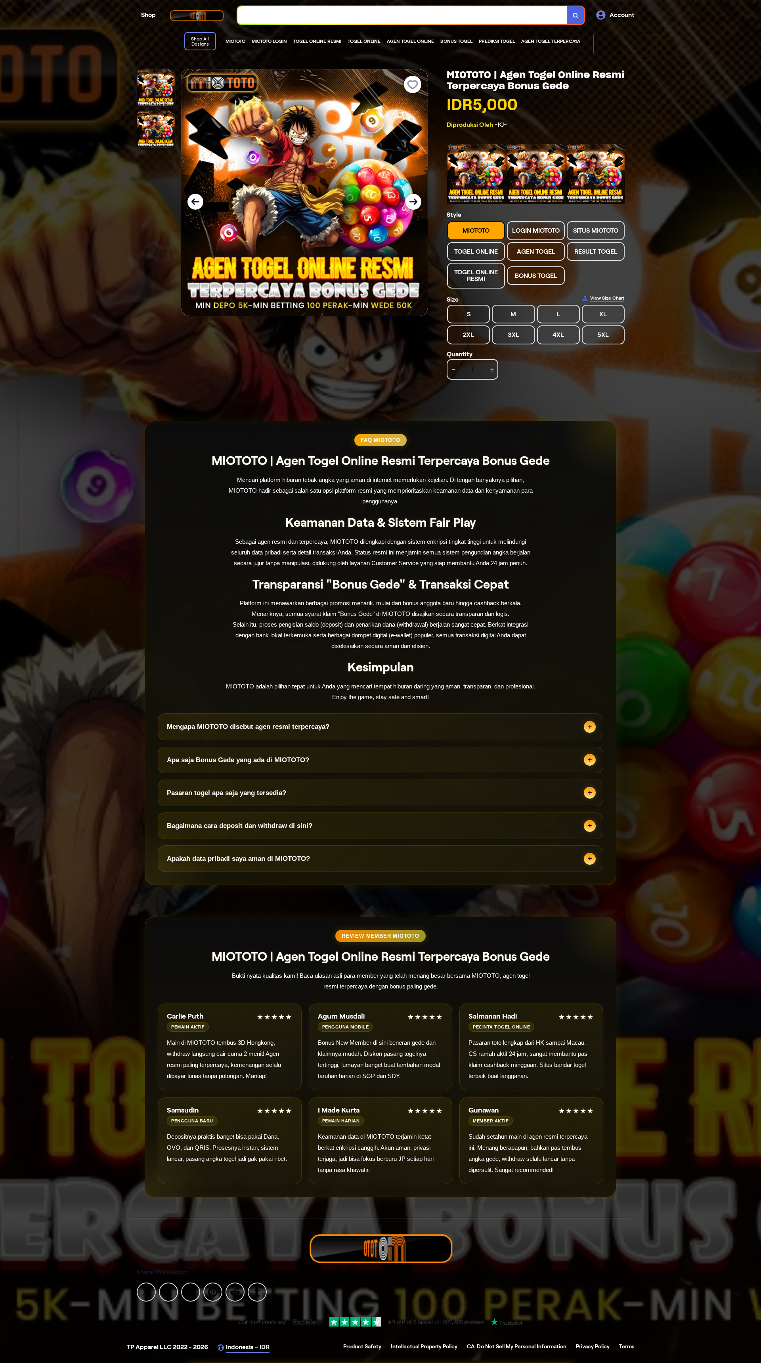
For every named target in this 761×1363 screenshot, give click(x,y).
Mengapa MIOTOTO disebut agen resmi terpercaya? (248, 726)
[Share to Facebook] (168, 1291)
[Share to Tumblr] (257, 1291)
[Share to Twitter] (146, 1291)
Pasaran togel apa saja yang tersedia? (226, 793)
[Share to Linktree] (190, 1291)
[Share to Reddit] (235, 1291)
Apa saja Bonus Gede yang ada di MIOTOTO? (238, 760)
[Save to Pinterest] (212, 1291)
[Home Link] (196, 15)
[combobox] (402, 15)
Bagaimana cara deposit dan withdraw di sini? (239, 826)
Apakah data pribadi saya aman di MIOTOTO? (238, 858)
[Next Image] (413, 202)
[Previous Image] (195, 202)
